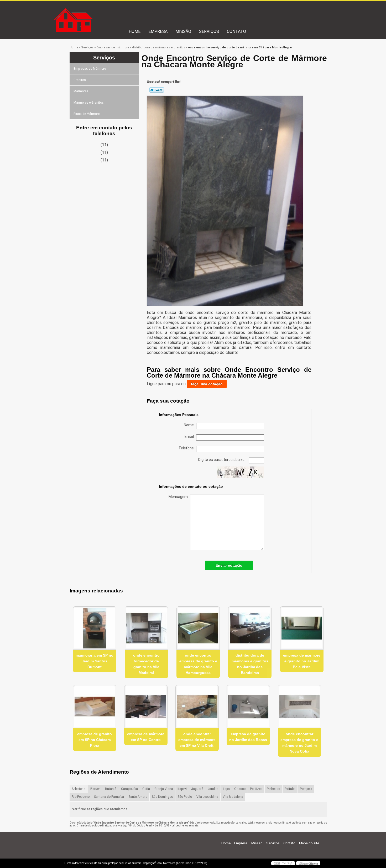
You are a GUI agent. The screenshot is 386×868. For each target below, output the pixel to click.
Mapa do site (309, 843)
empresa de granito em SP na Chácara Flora (94, 740)
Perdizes (256, 789)
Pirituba (290, 789)
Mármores (81, 91)
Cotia (146, 789)
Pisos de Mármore (87, 114)
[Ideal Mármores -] (94, 11)
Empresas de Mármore (90, 68)
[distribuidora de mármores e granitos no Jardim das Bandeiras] (250, 628)
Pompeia (306, 789)
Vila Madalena (233, 797)
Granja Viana (163, 789)
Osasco (240, 789)
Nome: (190, 425)
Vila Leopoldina (207, 797)
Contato (236, 31)
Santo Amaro (137, 797)
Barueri (95, 789)
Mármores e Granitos (89, 102)
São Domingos (162, 797)
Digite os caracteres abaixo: (222, 460)
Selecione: (79, 789)
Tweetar (156, 90)
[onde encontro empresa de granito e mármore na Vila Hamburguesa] (198, 628)
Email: (190, 436)
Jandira (212, 789)
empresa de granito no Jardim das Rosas (248, 737)
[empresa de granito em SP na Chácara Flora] (94, 706)
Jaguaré (197, 789)
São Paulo (185, 797)
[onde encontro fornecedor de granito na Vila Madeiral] (146, 628)
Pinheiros (273, 789)
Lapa (226, 789)
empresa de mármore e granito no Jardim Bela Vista (301, 661)
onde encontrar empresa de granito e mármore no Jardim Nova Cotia (299, 742)
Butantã (111, 789)
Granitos (80, 80)
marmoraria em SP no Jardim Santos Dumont (94, 661)
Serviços (209, 31)
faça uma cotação (207, 384)
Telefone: (187, 448)
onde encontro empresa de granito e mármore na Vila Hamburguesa (198, 664)
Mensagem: (179, 497)
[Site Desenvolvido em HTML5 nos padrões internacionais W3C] (283, 863)
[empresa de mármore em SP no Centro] (146, 706)
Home (134, 31)
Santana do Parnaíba (109, 797)
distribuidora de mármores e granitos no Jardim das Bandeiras (250, 664)
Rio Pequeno (81, 797)
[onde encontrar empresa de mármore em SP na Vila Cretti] (197, 706)
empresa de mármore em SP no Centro (145, 737)
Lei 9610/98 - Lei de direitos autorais (177, 825)
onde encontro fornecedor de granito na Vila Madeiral (146, 664)
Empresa (158, 31)
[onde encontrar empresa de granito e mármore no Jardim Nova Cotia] (299, 706)
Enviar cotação (229, 565)
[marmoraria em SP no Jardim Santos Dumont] (94, 628)
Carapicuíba (129, 789)
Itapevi (182, 789)
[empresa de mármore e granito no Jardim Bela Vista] (302, 628)
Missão (183, 31)
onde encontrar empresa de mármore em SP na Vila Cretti (197, 740)
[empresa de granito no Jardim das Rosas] (248, 706)
